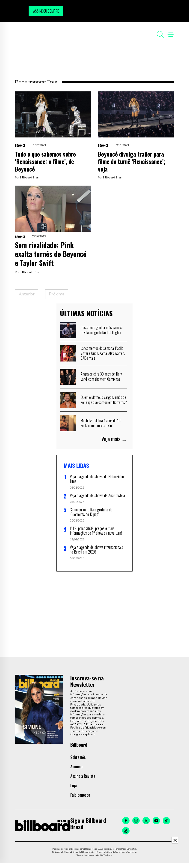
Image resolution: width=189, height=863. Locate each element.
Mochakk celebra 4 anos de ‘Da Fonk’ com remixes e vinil (101, 423)
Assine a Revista (82, 776)
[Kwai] (126, 830)
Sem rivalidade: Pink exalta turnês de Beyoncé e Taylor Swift (50, 254)
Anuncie (76, 767)
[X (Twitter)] (146, 820)
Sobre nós (78, 757)
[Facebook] (126, 820)
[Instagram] (136, 820)
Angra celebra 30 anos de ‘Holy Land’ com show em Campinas (101, 376)
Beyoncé (20, 145)
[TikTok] (166, 820)
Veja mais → (114, 439)
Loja (73, 785)
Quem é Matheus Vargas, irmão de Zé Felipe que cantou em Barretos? (104, 399)
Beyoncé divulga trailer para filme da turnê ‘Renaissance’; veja (131, 161)
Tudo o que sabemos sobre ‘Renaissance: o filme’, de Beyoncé (45, 161)
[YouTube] (156, 820)
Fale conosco (80, 795)
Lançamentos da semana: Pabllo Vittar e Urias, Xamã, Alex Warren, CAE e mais (103, 353)
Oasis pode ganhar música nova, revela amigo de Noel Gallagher (102, 330)
